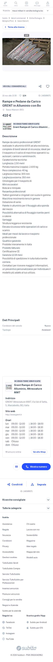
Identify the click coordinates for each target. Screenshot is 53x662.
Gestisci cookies (9, 557)
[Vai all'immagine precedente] (7, 51)
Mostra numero (38, 466)
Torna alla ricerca (16, 27)
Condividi (17, 484)
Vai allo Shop (39, 452)
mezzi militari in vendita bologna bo (27, 10)
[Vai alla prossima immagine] (45, 51)
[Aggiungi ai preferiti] (48, 86)
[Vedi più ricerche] (47, 10)
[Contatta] (16, 466)
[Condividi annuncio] (41, 86)
